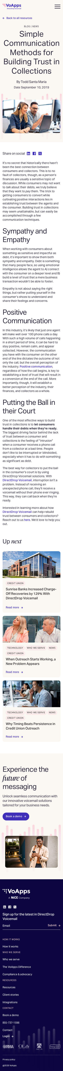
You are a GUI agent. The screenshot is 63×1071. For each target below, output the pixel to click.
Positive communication (36, 366)
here (27, 520)
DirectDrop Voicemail (17, 480)
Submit (52, 925)
